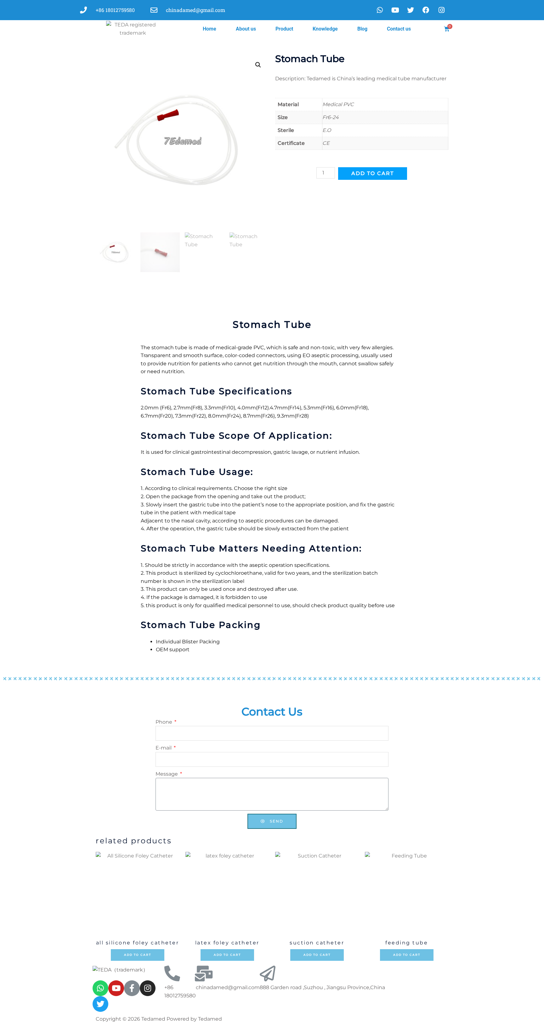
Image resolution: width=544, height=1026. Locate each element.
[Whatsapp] (380, 10)
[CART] (447, 29)
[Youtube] (395, 10)
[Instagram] (148, 988)
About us (246, 29)
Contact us (399, 29)
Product (284, 29)
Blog (362, 29)
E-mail (164, 748)
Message (167, 774)
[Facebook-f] (132, 988)
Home (209, 29)
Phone (164, 722)
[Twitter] (100, 1004)
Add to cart (372, 173)
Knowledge (325, 29)
